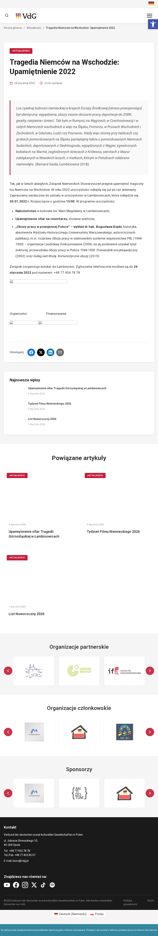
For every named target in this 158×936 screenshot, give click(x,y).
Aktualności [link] (34, 27)
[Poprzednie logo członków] (8, 732)
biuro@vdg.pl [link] (21, 860)
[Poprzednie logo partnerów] (8, 671)
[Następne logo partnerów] (150, 671)
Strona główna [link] (13, 27)
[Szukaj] (7, 15)
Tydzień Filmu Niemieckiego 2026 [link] (49, 403)
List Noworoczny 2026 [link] (42, 418)
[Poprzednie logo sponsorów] (8, 793)
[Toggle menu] (149, 15)
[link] (153, 24)
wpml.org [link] (54, 930)
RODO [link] (150, 900)
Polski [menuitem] (99, 914)
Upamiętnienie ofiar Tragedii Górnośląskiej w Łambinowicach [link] (67, 388)
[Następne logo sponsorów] (150, 793)
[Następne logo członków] (150, 732)
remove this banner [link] (146, 930)
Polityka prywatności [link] (130, 902)
